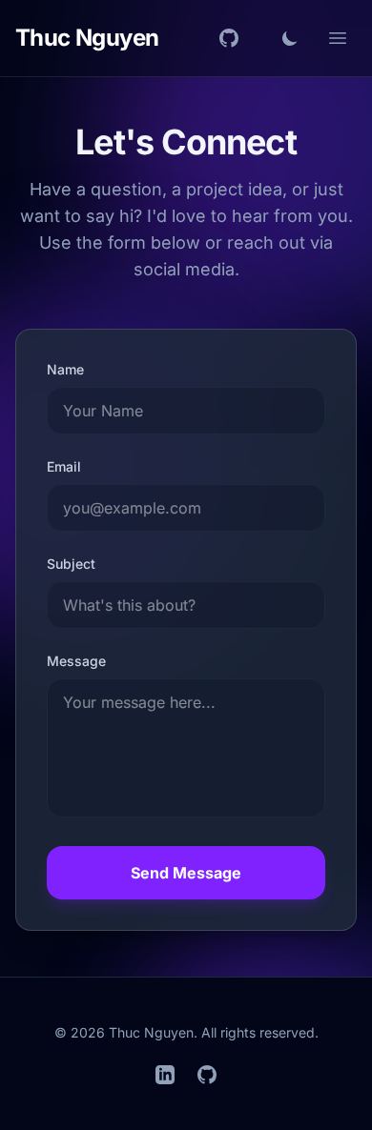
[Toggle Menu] (338, 38)
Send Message (186, 872)
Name (65, 369)
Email (64, 466)
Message (76, 661)
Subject (71, 563)
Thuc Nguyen (86, 37)
